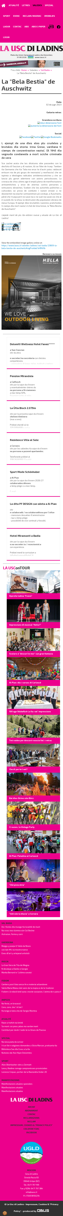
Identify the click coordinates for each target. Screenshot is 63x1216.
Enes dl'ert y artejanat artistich (16, 953)
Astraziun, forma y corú (12, 934)
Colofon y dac (31, 1129)
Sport (5, 1061)
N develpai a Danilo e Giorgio (15, 969)
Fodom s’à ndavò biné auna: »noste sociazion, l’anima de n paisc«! (31, 991)
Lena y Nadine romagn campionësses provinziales (24, 1068)
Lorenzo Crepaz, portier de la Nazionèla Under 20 (24, 1072)
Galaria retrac (53, 112)
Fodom (5, 980)
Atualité (6, 1019)
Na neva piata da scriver (12, 1042)
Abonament (31, 1110)
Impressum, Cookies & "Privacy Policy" (31, 1125)
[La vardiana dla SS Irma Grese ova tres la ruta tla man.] (11, 226)
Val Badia (45, 70)
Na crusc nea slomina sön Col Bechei (18, 930)
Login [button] (6, 37)
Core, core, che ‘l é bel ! (12, 1007)
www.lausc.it (40, 57)
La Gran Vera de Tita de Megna (15, 965)
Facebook (31, 1132)
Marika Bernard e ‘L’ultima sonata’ (17, 972)
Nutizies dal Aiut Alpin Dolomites (17, 1053)
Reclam (31, 1121)
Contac (31, 1114)
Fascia (5, 961)
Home (24, 70)
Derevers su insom (52, 254)
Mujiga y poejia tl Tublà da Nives (16, 946)
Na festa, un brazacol (11, 1003)
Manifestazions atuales (12, 1087)
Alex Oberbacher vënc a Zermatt (16, 1064)
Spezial (6, 1038)
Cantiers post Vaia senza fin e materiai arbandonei (24, 984)
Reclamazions (31, 1118)
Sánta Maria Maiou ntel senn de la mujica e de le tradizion (28, 988)
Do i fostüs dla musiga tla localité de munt (21, 927)
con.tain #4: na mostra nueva (15, 949)
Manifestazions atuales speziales (17, 1084)
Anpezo (6, 1000)
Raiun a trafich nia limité (12, 1022)
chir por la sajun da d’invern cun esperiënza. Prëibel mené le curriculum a (26, 547)
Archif (31, 1107)
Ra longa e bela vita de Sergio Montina (19, 1011)
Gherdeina (7, 942)
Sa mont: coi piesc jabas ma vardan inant (20, 1026)
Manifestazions (10, 1080)
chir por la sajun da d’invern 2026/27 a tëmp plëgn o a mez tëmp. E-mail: (27, 485)
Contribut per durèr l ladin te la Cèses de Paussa (24, 1030)
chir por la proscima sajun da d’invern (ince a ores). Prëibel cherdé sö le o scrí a (27, 421)
